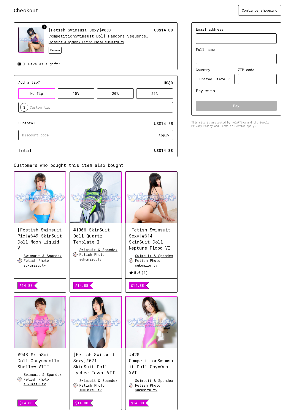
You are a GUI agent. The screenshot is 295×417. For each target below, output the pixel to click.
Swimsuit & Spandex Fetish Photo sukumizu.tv (86, 42)
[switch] (21, 64)
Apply (164, 135)
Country (203, 69)
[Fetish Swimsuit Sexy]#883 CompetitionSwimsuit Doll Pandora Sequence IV (97, 36)
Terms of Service (232, 126)
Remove (55, 50)
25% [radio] (154, 93)
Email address (209, 29)
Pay (236, 105)
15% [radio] (76, 93)
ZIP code (246, 69)
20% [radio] (115, 93)
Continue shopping (260, 10)
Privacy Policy (202, 126)
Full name (205, 49)
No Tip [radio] (36, 93)
